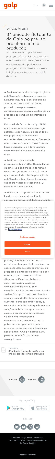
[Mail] (37, 427)
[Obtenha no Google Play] (16, 408)
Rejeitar (27, 244)
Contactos (16, 438)
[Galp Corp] (11, 5)
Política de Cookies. (15, 229)
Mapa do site (27, 438)
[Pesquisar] (44, 5)
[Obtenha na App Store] (39, 408)
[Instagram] (30, 427)
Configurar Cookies (27, 443)
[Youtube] (24, 427)
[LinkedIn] (17, 427)
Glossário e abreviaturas (37, 440)
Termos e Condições (17, 440)
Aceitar (27, 251)
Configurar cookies (27, 237)
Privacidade (38, 438)
